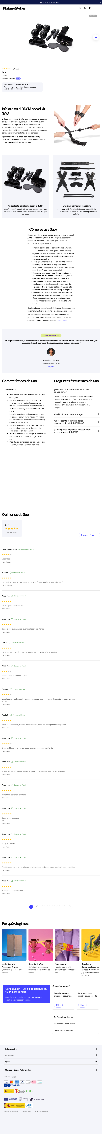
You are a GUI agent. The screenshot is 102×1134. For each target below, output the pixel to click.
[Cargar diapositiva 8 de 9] (56, 62)
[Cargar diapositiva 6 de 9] (52, 62)
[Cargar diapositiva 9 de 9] (58, 62)
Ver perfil (51, 367)
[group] (12, 526)
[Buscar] (80, 7)
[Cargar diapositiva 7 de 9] (54, 62)
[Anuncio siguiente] (100, 2)
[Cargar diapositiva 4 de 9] (49, 62)
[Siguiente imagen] (96, 37)
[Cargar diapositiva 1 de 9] (43, 62)
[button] (96, 7)
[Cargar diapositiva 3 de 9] (47, 62)
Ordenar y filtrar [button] (88, 535)
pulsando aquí (61, 320)
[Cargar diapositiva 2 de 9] (45, 62)
